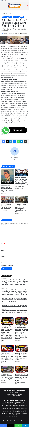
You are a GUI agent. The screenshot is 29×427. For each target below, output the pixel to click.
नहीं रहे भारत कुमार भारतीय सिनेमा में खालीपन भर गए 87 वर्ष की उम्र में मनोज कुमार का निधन (7, 188)
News (10, 16)
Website (3, 256)
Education (8, 13)
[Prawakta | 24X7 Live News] (14, 6)
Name (3, 243)
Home (4, 13)
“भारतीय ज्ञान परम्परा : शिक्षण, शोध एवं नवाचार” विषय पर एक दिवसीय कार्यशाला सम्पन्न (7, 207)
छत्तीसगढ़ (21, 16)
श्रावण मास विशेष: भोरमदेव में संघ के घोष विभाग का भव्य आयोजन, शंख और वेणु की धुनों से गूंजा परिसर (7, 377)
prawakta (5, 33)
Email (3, 250)
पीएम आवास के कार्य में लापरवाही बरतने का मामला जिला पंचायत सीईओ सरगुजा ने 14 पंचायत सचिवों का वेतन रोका (20, 208)
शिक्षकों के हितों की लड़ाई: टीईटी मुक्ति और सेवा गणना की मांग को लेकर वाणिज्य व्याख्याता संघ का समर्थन (21, 356)
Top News (16, 16)
